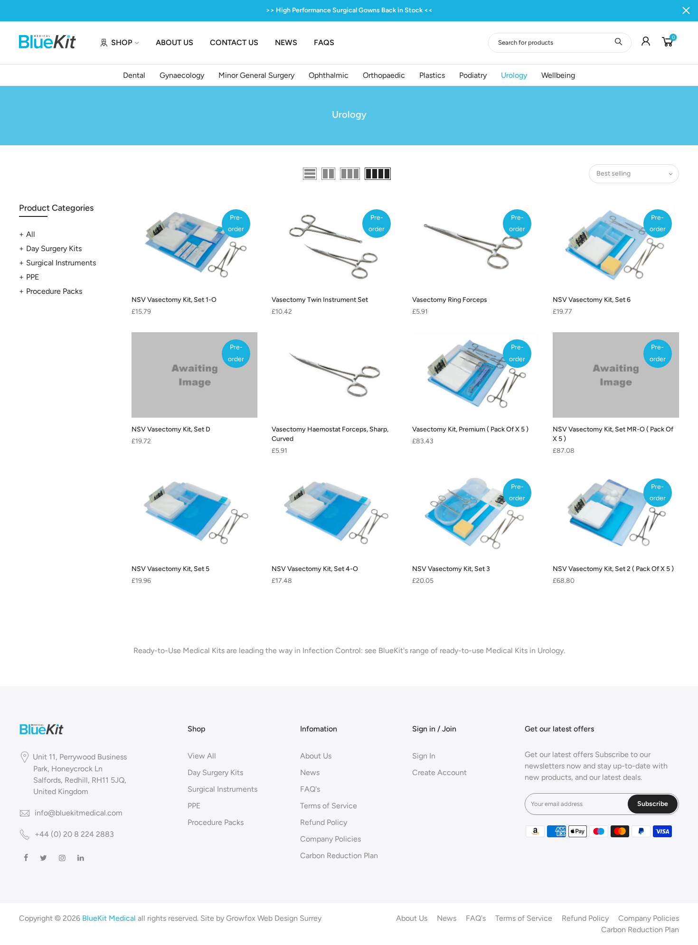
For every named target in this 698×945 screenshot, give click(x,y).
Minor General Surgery (256, 75)
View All (202, 755)
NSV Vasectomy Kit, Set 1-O (174, 300)
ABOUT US (174, 42)
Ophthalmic (329, 75)
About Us (315, 755)
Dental (134, 75)
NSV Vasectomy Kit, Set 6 (592, 300)
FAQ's (310, 789)
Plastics (432, 75)
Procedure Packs (54, 291)
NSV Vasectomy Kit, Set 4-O (315, 569)
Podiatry (473, 75)
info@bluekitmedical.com (79, 812)
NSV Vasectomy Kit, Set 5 (170, 569)
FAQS (324, 42)
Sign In (423, 755)
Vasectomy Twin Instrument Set (320, 300)
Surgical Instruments (61, 262)
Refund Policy (323, 822)
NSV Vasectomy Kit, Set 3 (451, 569)
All (30, 234)
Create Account (439, 772)
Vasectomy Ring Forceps (449, 300)
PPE (32, 276)
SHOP (121, 42)
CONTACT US (234, 42)
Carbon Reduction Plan (339, 855)
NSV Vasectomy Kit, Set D (171, 429)
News (310, 772)
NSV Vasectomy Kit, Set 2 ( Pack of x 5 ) (613, 569)
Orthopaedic (384, 75)
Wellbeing (558, 75)
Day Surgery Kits (54, 248)
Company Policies (330, 838)
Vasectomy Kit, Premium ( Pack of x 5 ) (470, 429)
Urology (514, 75)
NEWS (286, 42)
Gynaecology (182, 75)
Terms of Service (328, 805)
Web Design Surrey (289, 918)
